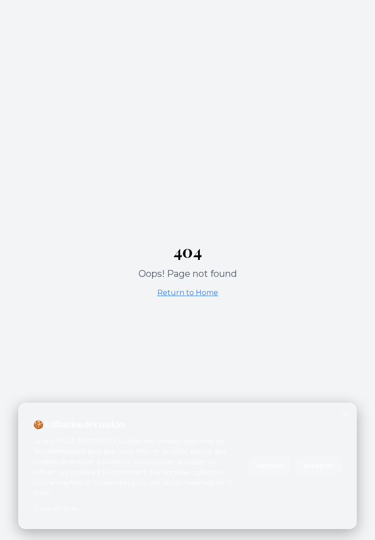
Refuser (270, 466)
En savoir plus (55, 508)
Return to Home (187, 292)
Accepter (319, 466)
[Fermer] (344, 415)
